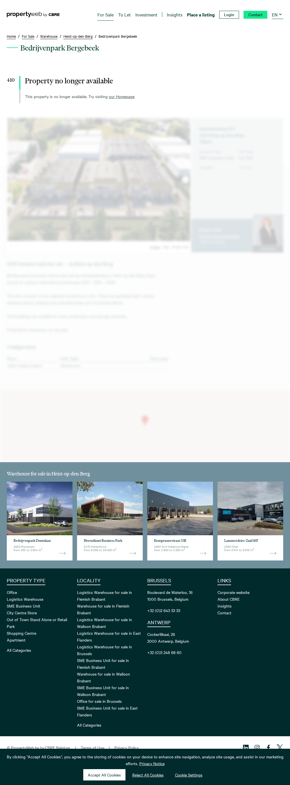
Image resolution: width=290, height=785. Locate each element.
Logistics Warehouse (25, 599)
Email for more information (219, 235)
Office (12, 592)
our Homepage (122, 96)
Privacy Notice (152, 763)
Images (155, 246)
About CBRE (229, 599)
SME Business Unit (23, 606)
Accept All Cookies (104, 775)
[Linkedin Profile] (245, 747)
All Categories (19, 650)
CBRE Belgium (57, 747)
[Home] (33, 14)
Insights (225, 606)
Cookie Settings (188, 775)
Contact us (268, 249)
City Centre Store (22, 612)
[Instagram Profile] (257, 747)
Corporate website (234, 592)
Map (166, 246)
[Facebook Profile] (268, 747)
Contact (224, 612)
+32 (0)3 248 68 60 (164, 652)
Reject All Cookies (148, 775)
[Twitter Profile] (279, 747)
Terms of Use (92, 747)
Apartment (16, 640)
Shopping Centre (21, 633)
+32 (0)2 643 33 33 (163, 610)
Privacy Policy (126, 747)
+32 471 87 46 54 (212, 241)
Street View (180, 246)
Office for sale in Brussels (99, 701)
